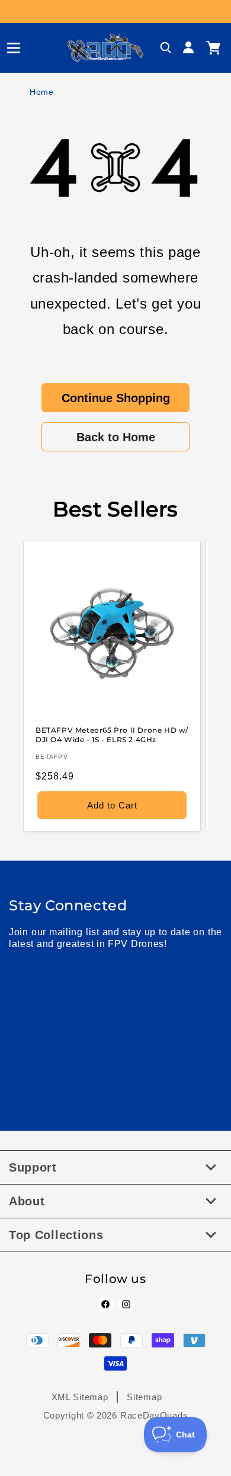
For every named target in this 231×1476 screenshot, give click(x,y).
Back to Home (115, 437)
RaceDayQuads (154, 1415)
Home (42, 92)
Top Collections (56, 1234)
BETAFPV (52, 756)
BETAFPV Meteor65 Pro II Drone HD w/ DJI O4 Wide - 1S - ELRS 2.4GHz (112, 735)
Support (33, 1167)
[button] (9, 48)
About (27, 1201)
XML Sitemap (80, 1397)
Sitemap (144, 1397)
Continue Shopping (116, 398)
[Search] (165, 48)
